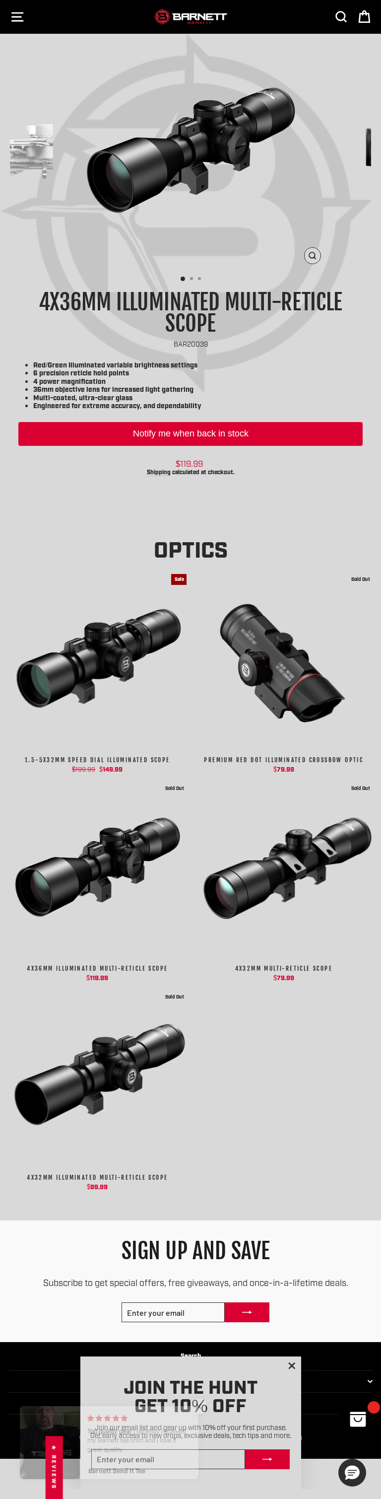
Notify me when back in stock (191, 433)
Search (191, 1355)
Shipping (159, 471)
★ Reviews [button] (54, 1467)
